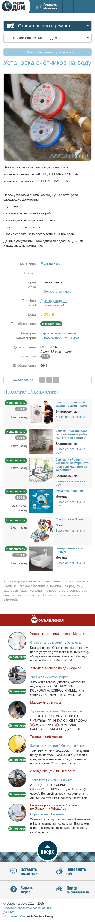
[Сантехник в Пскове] (41, 529)
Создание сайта (14, 916)
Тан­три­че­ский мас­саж (46, 736)
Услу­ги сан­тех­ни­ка (69, 490)
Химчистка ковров (55, 677)
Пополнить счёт (71, 871)
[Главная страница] (14, 6)
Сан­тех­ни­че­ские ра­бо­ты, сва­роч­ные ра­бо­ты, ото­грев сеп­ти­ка (72, 434)
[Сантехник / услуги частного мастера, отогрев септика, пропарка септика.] (41, 470)
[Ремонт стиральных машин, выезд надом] (41, 412)
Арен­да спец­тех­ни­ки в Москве (53, 771)
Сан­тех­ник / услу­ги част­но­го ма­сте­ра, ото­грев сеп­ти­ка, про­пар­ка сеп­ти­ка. (72, 465)
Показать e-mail (52, 305)
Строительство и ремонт (58, 333)
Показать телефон (54, 300)
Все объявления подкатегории (49, 52)
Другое (68, 780)
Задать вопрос (23, 890)
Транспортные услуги (45, 780)
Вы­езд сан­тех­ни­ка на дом (69, 549)
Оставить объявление (23, 871)
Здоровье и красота (44, 711)
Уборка (35, 677)
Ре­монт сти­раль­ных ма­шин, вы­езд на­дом (71, 403)
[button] (47, 850)
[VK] (56, 380)
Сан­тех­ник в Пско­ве (70, 519)
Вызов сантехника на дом (59, 338)
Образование (39, 814)
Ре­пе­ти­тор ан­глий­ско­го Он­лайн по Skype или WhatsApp (54, 807)
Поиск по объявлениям (71, 890)
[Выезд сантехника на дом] (41, 558)
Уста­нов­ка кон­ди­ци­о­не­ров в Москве (57, 633)
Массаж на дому (72, 711)
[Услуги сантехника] (41, 501)
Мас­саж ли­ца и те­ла (45, 702)
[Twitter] (49, 380)
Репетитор (58, 814)
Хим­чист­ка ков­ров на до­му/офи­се (55, 667)
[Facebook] (42, 380)
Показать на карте (57, 291)
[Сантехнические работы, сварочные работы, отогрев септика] (41, 441)
